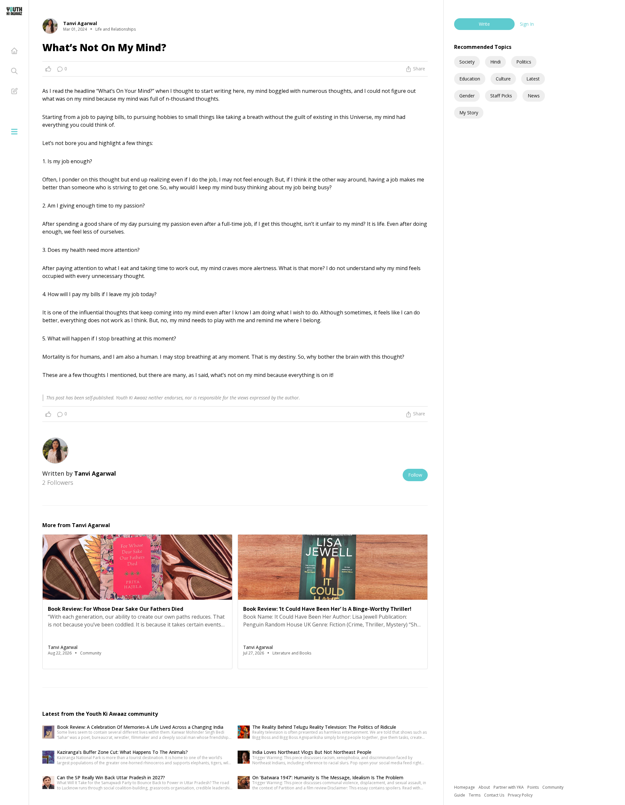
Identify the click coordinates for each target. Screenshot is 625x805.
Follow (415, 475)
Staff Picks (501, 96)
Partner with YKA (509, 787)
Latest (533, 79)
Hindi (495, 62)
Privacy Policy (520, 795)
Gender (467, 96)
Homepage (465, 787)
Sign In (527, 24)
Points (533, 787)
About (485, 787)
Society (467, 62)
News (534, 96)
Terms (475, 795)
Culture (503, 79)
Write (484, 24)
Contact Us (494, 795)
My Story (468, 112)
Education (469, 79)
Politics (523, 62)
